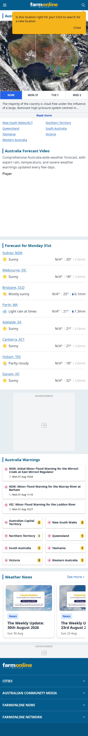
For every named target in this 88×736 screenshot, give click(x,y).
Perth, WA (10, 304)
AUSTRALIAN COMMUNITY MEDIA (29, 693)
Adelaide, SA (11, 322)
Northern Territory (58, 123)
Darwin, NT (11, 374)
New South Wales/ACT (17, 123)
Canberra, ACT (13, 339)
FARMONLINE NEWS (18, 705)
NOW (11, 95)
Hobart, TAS (11, 356)
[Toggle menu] (4, 5)
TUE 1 (55, 95)
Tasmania (9, 134)
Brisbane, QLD (13, 287)
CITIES (7, 681)
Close (77, 28)
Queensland (10, 128)
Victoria (51, 134)
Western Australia (14, 140)
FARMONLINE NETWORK (22, 717)
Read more (44, 115)
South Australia (56, 128)
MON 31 (33, 95)
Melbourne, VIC (14, 270)
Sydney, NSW (12, 252)
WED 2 (77, 95)
